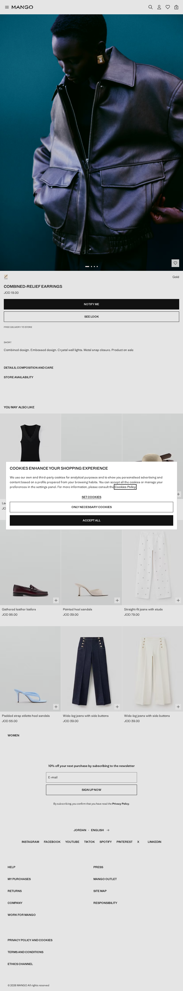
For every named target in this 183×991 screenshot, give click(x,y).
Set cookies (91, 497)
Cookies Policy (125, 487)
